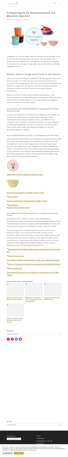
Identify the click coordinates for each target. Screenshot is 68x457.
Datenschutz (40, 438)
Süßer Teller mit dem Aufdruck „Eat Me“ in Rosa (25, 174)
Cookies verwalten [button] (7, 453)
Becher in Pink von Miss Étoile (18, 207)
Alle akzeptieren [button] (19, 453)
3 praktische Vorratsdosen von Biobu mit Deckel (41, 264)
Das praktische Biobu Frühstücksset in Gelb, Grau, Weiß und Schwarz (33, 260)
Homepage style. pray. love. (44, 441)
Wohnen (26, 19)
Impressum (40, 443)
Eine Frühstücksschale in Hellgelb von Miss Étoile (25, 192)
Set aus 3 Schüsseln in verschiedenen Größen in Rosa (27, 201)
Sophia (11, 19)
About (39, 436)
